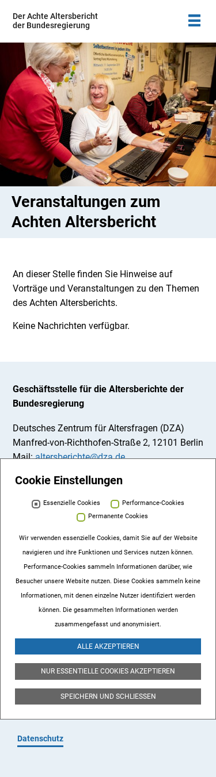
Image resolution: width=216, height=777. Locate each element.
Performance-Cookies (153, 503)
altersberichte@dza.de (80, 456)
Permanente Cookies (118, 516)
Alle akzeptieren (108, 646)
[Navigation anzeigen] (194, 20)
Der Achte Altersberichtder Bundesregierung (55, 21)
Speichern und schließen (108, 696)
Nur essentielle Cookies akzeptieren (108, 671)
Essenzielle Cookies (71, 503)
